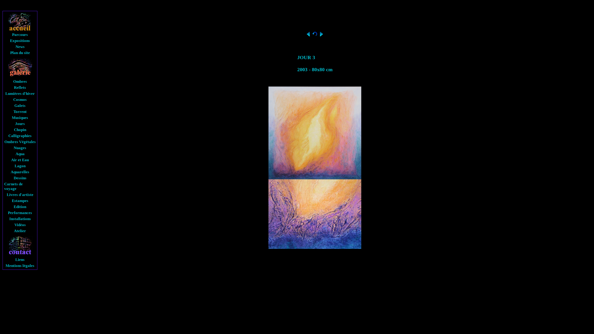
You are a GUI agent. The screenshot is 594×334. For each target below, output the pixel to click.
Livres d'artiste (20, 195)
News (20, 47)
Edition (20, 207)
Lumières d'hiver (20, 93)
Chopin (20, 130)
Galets (20, 105)
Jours (20, 124)
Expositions (20, 41)
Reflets (20, 87)
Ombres (20, 81)
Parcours (20, 34)
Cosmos (20, 99)
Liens (20, 259)
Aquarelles (20, 172)
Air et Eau (20, 160)
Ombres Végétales (20, 142)
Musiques (20, 118)
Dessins (20, 178)
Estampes (20, 201)
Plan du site (20, 53)
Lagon (20, 166)
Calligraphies (20, 136)
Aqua (20, 154)
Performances (20, 213)
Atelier (20, 231)
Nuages (20, 148)
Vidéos (20, 225)
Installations (20, 219)
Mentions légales (20, 265)
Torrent (20, 111)
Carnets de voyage (13, 186)
